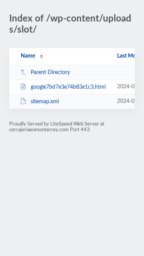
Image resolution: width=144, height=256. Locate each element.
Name (28, 56)
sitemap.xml (45, 101)
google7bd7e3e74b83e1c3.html (68, 87)
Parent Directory (50, 72)
